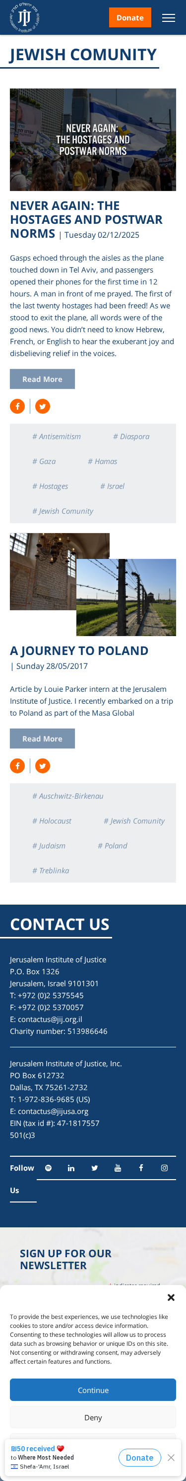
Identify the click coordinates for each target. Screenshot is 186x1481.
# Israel (112, 486)
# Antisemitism (56, 436)
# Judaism (48, 845)
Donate (130, 17)
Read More (42, 379)
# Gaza (44, 461)
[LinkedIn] (71, 1168)
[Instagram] (164, 1168)
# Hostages (50, 486)
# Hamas (102, 461)
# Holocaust (51, 821)
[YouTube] (117, 1168)
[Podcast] (48, 1168)
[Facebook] (141, 1168)
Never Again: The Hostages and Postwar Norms (86, 219)
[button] (171, 1297)
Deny (93, 1417)
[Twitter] (94, 1168)
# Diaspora (131, 436)
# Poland (112, 845)
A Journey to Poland (79, 650)
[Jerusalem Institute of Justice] (24, 17)
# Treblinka (50, 870)
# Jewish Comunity (62, 511)
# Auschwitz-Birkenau (68, 796)
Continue (93, 1390)
